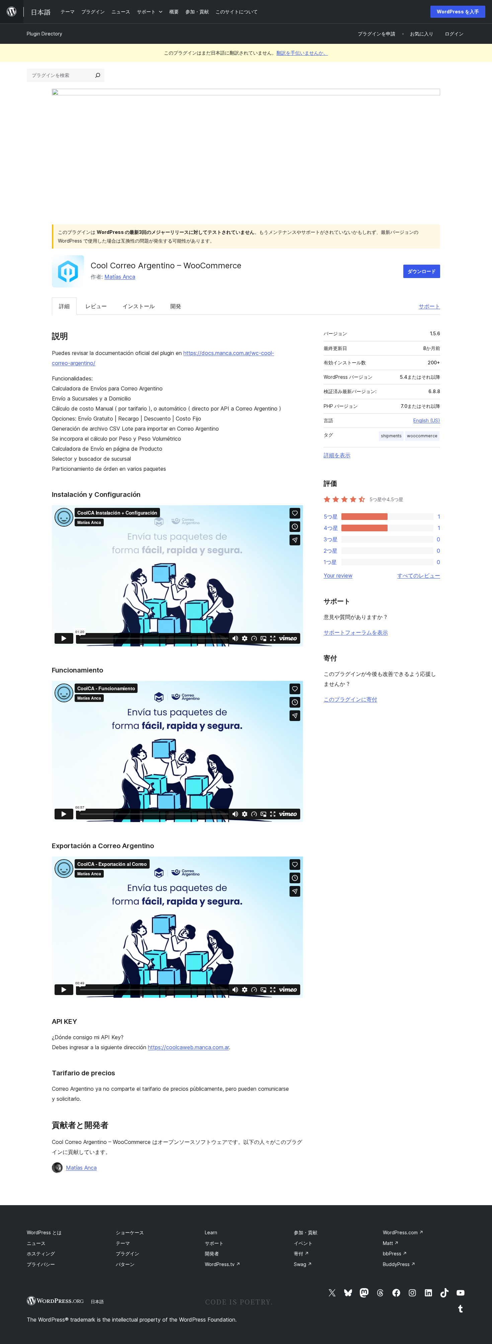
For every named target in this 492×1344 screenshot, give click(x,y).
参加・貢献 (305, 1232)
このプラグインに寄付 (350, 699)
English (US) (426, 420)
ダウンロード (422, 271)
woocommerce (422, 435)
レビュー (96, 306)
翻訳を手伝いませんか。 (302, 53)
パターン (125, 1264)
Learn (211, 1232)
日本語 (97, 1301)
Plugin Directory (44, 33)
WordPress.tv (222, 1264)
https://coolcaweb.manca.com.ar (188, 1047)
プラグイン (127, 1253)
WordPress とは (44, 1232)
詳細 (64, 306)
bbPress (395, 1253)
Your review (338, 575)
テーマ (123, 1243)
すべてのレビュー (418, 575)
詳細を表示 (337, 455)
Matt (391, 1243)
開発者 (212, 1253)
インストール (138, 306)
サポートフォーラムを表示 (356, 632)
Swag (303, 1264)
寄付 (301, 1253)
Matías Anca (119, 276)
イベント (303, 1243)
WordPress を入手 (458, 11)
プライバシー (41, 1264)
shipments (391, 435)
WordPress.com (403, 1232)
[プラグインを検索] (97, 75)
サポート (429, 306)
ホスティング (41, 1253)
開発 (175, 306)
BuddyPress (399, 1264)
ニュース (36, 1243)
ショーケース (130, 1232)
